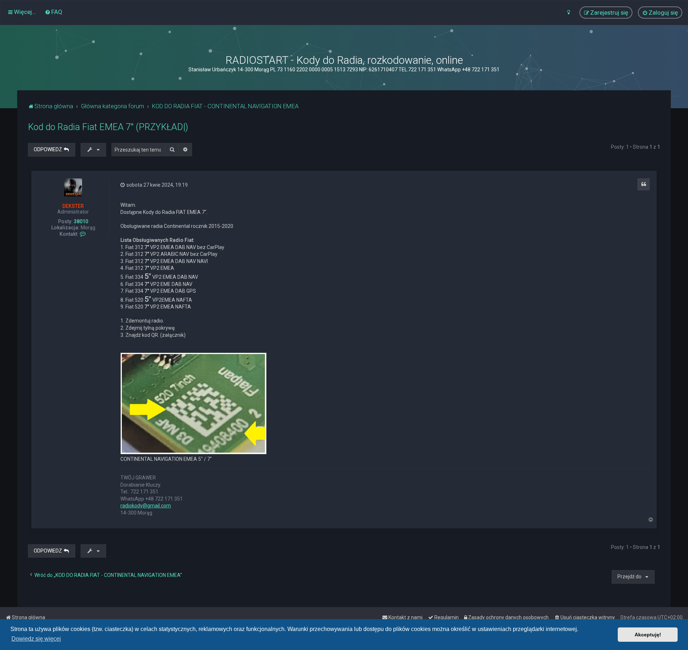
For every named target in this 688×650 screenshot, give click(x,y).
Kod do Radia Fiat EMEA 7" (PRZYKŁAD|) (108, 127)
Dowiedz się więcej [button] (36, 639)
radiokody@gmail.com (145, 505)
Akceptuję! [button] (648, 634)
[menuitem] (53, 11)
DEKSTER (73, 206)
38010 (81, 221)
